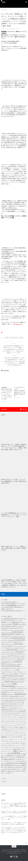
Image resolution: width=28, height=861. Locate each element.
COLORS (4, 630)
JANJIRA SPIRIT (4, 654)
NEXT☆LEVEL (18, 680)
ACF (21, 619)
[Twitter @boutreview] (21, 409)
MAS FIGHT (8, 674)
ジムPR (6, 337)
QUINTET (4, 692)
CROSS (21, 630)
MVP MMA (20, 678)
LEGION (17, 670)
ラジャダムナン (23, 747)
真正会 (5, 769)
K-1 (13, 656)
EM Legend (11, 636)
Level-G (11, 672)
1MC (2, 618)
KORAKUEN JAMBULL (16, 664)
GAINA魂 (9, 640)
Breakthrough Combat (7, 628)
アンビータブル (14, 719)
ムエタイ (16, 743)
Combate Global (10, 630)
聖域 (2, 771)
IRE (2, 652)
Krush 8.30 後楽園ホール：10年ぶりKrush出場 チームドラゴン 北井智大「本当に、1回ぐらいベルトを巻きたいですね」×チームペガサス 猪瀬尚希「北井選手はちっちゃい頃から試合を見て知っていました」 (14, 583)
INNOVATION (12, 650)
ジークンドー (17, 731)
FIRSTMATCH (4, 640)
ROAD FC (6, 696)
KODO (8, 664)
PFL (15, 688)
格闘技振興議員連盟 (16, 765)
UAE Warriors (20, 705)
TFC (13, 702)
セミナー (3, 735)
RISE (17, 694)
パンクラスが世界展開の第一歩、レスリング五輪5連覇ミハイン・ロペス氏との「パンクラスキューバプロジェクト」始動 (14, 514)
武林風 (9, 767)
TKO (8, 704)
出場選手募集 (23, 753)
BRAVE (3, 626)
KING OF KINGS (13, 660)
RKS (2, 696)
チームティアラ (17, 735)
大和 (7, 755)
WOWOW (12, 712)
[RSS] (26, 409)
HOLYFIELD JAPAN (16, 646)
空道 (24, 769)
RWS (17, 696)
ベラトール (14, 739)
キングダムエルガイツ (13, 337)
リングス (3, 749)
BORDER (20, 624)
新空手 (11, 759)
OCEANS (10, 684)
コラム (17, 723)
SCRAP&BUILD (12, 698)
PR (13, 690)
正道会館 (5, 767)
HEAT (10, 646)
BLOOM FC (9, 624)
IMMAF (8, 648)
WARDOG (4, 710)
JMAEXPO (14, 654)
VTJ (18, 708)
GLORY (15, 642)
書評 (23, 761)
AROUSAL (17, 620)
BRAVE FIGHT (11, 626)
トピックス (3, 9)
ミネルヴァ (8, 743)
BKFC (20, 622)
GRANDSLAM (4, 646)
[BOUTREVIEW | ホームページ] (4, 2)
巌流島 (10, 755)
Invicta (24, 650)
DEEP (15, 632)
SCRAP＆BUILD (19, 698)
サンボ (14, 725)
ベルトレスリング (20, 739)
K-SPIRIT (17, 656)
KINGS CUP (11, 662)
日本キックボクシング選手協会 (14, 761)
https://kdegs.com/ (17, 324)
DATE (5, 632)
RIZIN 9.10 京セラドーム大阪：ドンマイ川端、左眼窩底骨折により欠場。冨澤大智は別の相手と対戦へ (13, 481)
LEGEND (14, 668)
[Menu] (26, 2)
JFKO (10, 654)
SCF (2, 698)
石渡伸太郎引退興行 (12, 769)
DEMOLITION (4, 636)
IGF (5, 648)
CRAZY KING (16, 630)
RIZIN (23, 694)
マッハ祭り (20, 741)
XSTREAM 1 (22, 712)
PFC (11, 688)
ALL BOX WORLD (9, 620)
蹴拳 (17, 771)
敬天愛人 (21, 755)
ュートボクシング (18, 745)
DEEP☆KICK (14, 634)
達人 (20, 771)
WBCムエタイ (13, 710)
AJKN (2, 620)
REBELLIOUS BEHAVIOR (18, 692)
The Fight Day (18, 702)
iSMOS (7, 652)
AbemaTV (14, 619)
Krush (17, 666)
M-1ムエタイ (23, 672)
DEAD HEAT (9, 632)
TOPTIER (19, 704)
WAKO (21, 708)
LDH (10, 668)
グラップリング (10, 723)
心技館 (17, 755)
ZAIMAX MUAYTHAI (12, 714)
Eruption (15, 636)
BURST (16, 628)
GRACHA (11, 644)
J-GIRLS (12, 652)
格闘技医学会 (8, 765)
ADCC (25, 618)
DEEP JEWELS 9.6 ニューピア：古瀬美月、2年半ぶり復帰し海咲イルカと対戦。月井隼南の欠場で (14, 548)
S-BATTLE (21, 696)
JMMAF (19, 654)
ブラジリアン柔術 (8, 739)
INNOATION (3, 650)
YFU (2, 714)
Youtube (5, 714)
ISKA (4, 652)
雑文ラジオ (5, 773)
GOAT (7, 644)
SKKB (25, 698)
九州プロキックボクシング (8, 751)
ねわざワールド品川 (19, 715)
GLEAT (10, 642)
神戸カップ (19, 769)
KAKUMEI (22, 656)
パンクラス (16, 737)
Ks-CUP (21, 666)
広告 (14, 755)
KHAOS (3, 658)
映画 (21, 761)
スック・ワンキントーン (16, 733)
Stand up (12, 700)
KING (9, 660)
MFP (2, 676)
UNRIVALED (13, 708)
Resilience (12, 694)
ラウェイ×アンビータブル (12, 747)
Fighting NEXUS (18, 638)
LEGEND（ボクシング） (9, 670)
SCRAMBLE (6, 698)
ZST (18, 714)
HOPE (21, 646)
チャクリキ (9, 735)
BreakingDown (20, 626)
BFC (7, 622)
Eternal (18, 636)
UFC (3, 708)
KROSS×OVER (7, 666)
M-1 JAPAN (18, 672)
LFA (14, 672)
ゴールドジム (9, 725)
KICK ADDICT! (9, 658)
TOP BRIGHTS (13, 704)
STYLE (2, 702)
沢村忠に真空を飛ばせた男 (18, 767)
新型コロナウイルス (13, 756)
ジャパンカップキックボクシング (17, 729)
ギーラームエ (21, 721)
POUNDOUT (20, 688)
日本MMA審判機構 (17, 759)
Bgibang (10, 622)
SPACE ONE (4, 700)
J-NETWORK (18, 652)
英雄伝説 (6, 771)
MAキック (17, 674)
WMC (8, 712)
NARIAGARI (4, 680)
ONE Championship (9, 685)
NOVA (6, 684)
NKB (12, 682)
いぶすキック (23, 714)
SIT (23, 698)
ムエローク (10, 745)
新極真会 (6, 759)
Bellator (3, 622)
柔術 (8, 763)
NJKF (7, 682)
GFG (13, 640)
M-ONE (3, 674)
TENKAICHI (8, 702)
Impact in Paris (18, 648)
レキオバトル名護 (11, 749)
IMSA (23, 648)
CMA (22, 628)
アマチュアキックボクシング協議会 (14, 717)
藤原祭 (9, 771)
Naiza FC (24, 678)
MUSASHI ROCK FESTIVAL (11, 678)
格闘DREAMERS (15, 763)
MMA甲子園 (7, 676)
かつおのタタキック (10, 715)
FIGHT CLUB (8, 638)
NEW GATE (10, 680)
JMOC (9, 656)
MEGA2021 (24, 674)
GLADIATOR (20, 640)
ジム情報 (21, 337)
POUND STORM (7, 690)
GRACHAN (18, 644)
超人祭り (14, 771)
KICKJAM (6, 660)
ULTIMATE (8, 708)
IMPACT (12, 648)
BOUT (24, 624)
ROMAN (12, 696)
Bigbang (15, 622)
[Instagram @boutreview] (23, 409)
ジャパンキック (7, 731)
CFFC (19, 628)
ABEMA (7, 619)
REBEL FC (11, 692)
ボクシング (15, 741)
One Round (18, 686)
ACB (19, 618)
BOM (15, 624)
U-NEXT (16, 705)
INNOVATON (20, 650)
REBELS (5, 694)
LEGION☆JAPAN (5, 672)
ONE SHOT (22, 686)
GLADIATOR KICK (4, 642)
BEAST (20, 620)
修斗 (16, 751)
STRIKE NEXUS (21, 700)
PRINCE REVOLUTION (19, 690)
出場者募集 (15, 753)
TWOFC (11, 705)
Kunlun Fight (4, 668)
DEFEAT (22, 634)
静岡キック (10, 773)
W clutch (20, 710)
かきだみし (3, 715)
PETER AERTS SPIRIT (5, 688)
